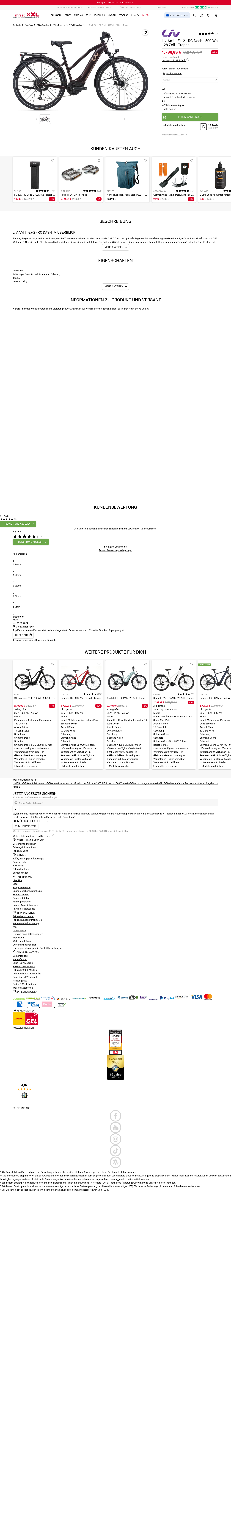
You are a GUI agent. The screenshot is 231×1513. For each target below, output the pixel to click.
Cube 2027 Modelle (23, 963)
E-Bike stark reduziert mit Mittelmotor (66, 783)
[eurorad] (154, 999)
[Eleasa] (95, 999)
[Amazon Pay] (182, 999)
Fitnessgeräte (20, 980)
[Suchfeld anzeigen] (194, 15)
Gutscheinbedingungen (24, 944)
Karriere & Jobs (21, 898)
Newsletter (18, 865)
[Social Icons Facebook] (115, 1116)
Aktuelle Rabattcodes (24, 908)
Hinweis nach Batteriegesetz (28, 934)
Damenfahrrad (177, 783)
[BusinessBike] (48, 999)
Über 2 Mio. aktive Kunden (131, 7)
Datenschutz (19, 930)
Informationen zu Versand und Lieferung (42, 308)
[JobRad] (19, 999)
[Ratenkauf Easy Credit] (47, 1006)
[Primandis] (109, 999)
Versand (176, 57)
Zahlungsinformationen (25, 847)
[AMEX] (20, 1006)
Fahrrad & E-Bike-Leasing (26, 923)
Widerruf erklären (22, 941)
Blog (15, 884)
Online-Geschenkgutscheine (27, 891)
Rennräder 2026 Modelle (25, 977)
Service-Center (140, 308)
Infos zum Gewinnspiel (115, 546)
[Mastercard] (208, 999)
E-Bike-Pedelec (43, 25)
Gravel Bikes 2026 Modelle (27, 973)
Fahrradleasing (20, 851)
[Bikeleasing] (33, 999)
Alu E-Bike (165, 783)
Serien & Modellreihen (24, 984)
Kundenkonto (20, 862)
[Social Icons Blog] (115, 1162)
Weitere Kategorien (23, 987)
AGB (15, 927)
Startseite (17, 25)
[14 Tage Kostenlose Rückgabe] (209, 127)
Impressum (19, 937)
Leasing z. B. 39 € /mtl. (174, 60)
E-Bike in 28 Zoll (94, 783)
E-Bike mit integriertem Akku (145, 783)
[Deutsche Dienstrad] (62, 999)
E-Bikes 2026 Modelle (24, 966)
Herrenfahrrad (20, 959)
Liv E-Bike (18, 783)
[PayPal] (167, 999)
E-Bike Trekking (58, 25)
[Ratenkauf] (34, 1006)
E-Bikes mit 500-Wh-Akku (116, 783)
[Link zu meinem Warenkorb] (216, 15)
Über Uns (17, 880)
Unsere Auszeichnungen (25, 905)
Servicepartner (20, 872)
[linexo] (144, 999)
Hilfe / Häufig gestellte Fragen (28, 858)
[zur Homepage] (26, 15)
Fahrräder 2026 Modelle (25, 970)
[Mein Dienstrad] (79, 999)
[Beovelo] (134, 999)
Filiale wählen (169, 109)
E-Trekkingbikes (75, 25)
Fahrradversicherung (23, 916)
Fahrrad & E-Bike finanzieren (27, 919)
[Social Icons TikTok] (115, 1151)
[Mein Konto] (201, 15)
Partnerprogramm (22, 901)
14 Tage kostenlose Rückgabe (69, 7)
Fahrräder (29, 25)
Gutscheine (161, 7)
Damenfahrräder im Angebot (200, 783)
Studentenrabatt (21, 894)
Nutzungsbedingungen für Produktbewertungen (37, 948)
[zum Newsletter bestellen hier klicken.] (16, 809)
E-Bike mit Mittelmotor (35, 783)
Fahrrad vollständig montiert (100, 7)
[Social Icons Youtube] (115, 1127)
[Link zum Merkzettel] (208, 15)
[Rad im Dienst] (123, 999)
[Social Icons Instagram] (115, 1139)
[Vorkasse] (62, 1006)
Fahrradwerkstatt (21, 869)
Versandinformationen (24, 843)
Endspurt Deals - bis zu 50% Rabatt (115, 2)
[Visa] (196, 999)
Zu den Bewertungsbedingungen (115, 550)
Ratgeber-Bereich (21, 887)
